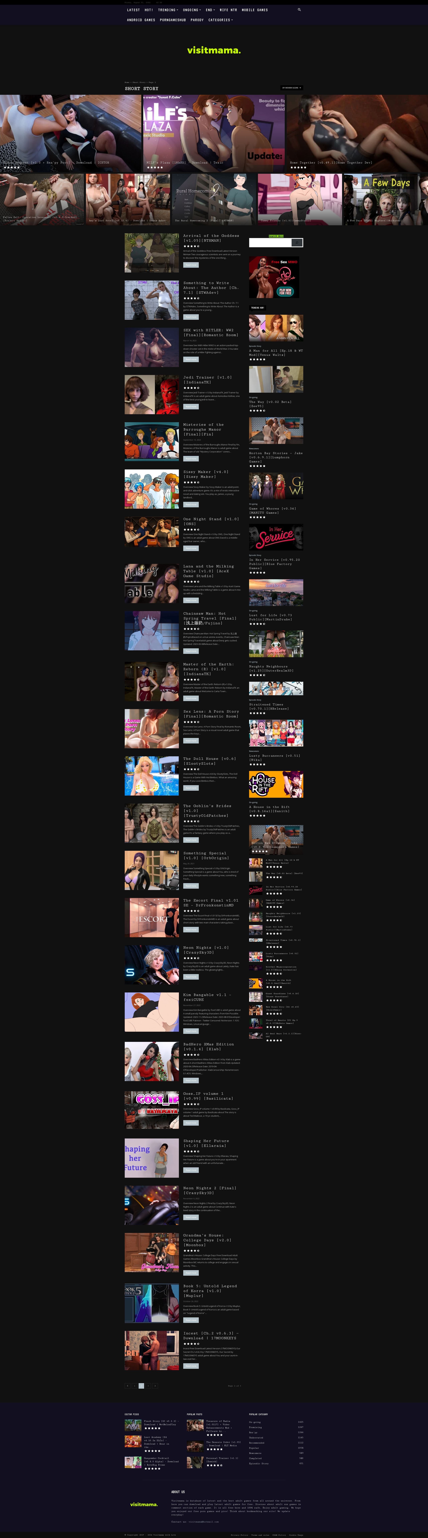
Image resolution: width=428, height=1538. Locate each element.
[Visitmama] (214, 51)
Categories (219, 20)
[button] (299, 10)
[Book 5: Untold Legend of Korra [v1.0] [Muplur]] (152, 1303)
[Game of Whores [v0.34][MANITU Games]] (276, 486)
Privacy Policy (239, 1535)
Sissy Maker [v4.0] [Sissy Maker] (206, 474)
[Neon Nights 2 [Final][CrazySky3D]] (152, 1205)
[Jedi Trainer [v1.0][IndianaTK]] (152, 394)
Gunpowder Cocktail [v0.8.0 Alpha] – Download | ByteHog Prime (161, 1461)
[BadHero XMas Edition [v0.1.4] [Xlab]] (152, 1061)
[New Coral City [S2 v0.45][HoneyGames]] (255, 1010)
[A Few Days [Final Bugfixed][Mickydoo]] (386, 199)
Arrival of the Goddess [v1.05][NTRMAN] (211, 238)
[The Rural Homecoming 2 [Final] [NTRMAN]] (214, 199)
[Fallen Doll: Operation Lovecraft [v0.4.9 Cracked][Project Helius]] (42, 199)
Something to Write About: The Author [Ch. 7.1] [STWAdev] (211, 288)
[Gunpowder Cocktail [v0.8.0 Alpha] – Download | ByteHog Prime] (133, 1462)
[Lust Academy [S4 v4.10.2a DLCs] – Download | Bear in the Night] (133, 1441)
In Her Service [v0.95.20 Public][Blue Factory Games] (274, 564)
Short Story (139, 82)
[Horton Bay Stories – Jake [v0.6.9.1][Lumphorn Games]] (276, 430)
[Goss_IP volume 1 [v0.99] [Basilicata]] (152, 1110)
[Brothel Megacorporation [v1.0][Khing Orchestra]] (255, 967)
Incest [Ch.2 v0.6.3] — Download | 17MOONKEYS (211, 1335)
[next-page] (155, 1386)
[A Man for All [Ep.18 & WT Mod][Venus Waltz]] (276, 328)
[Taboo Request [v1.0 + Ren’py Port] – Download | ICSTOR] (70, 133)
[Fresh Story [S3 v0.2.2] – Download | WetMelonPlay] (133, 1425)
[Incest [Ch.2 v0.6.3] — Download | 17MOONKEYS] (152, 1350)
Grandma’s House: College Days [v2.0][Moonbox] (207, 1240)
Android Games (141, 20)
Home (127, 82)
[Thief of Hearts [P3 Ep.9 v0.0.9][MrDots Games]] (255, 1023)
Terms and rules (260, 1535)
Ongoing (190, 10)
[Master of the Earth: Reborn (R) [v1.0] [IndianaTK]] (152, 681)
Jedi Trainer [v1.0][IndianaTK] (207, 379)
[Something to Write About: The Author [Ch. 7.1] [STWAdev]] (152, 300)
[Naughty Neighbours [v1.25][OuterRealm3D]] (276, 643)
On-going (253, 397)
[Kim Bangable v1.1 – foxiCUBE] (152, 1012)
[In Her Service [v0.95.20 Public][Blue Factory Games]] (276, 537)
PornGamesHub (173, 20)
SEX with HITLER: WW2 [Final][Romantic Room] (211, 332)
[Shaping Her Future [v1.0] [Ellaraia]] (152, 1158)
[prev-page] (127, 1386)
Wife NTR (228, 10)
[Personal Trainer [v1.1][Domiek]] (195, 1462)
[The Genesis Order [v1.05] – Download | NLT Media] (195, 1446)
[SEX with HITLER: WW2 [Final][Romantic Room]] (152, 347)
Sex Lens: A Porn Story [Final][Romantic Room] (211, 714)
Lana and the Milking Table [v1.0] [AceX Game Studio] (208, 571)
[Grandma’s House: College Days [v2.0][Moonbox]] (152, 1252)
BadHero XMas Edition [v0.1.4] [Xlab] (208, 1046)
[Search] (297, 243)
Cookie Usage (296, 1535)
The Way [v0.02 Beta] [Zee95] (284, 873)
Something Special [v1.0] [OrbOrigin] (206, 855)
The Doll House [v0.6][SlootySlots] (209, 761)
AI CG (159, 3)
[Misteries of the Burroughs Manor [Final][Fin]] (152, 441)
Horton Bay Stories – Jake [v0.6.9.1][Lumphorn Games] (276, 457)
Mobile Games (255, 10)
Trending (167, 10)
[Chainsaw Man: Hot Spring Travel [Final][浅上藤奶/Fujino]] (152, 630)
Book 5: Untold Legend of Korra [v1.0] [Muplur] (210, 1291)
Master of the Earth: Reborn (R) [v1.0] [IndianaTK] (208, 669)
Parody (197, 20)
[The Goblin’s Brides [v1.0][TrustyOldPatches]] (152, 823)
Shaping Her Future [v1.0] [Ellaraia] (206, 1143)
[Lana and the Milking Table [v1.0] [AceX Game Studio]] (152, 583)
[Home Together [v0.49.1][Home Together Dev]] (357, 133)
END (209, 10)
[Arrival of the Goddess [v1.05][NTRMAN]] (152, 253)
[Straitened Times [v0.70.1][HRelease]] (276, 688)
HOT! (149, 10)
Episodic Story (255, 346)
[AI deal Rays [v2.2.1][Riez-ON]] (255, 1035)
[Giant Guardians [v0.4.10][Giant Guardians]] (255, 997)
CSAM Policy (279, 1535)
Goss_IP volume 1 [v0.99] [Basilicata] (208, 1096)
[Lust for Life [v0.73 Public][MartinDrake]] (276, 592)
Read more (191, 265)
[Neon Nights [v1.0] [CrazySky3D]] (152, 964)
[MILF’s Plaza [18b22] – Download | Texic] (214, 133)
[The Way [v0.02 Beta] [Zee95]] (276, 379)
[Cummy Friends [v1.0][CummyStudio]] (300, 199)
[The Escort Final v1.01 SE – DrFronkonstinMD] (152, 917)
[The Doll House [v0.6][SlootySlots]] (152, 776)
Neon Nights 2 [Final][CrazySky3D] (210, 1190)
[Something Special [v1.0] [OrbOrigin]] (152, 870)
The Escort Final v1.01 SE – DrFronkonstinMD (210, 903)
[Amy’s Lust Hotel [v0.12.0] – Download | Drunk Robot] (128, 199)
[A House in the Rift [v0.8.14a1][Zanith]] (276, 784)
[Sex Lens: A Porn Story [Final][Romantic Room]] (152, 728)
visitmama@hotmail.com (204, 1521)
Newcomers (254, 448)
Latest (133, 10)
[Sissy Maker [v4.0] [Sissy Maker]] (152, 489)
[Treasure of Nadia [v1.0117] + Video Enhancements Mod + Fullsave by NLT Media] (195, 1425)
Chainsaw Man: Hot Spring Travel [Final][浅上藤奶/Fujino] (210, 618)
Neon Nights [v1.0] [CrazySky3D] (206, 950)
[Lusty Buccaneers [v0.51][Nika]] (276, 733)
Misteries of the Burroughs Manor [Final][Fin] (203, 429)
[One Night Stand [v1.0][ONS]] (152, 532)
